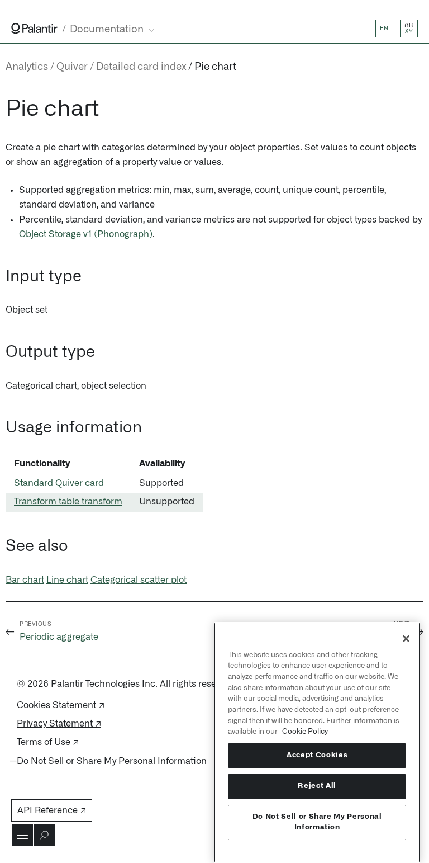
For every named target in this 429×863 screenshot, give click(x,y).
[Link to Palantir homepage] (34, 28)
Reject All (317, 786)
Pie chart (215, 67)
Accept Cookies (317, 755)
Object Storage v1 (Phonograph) (85, 234)
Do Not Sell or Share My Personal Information (317, 822)
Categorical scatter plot (138, 580)
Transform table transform (68, 501)
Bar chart (25, 580)
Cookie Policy (305, 731)
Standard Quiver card (59, 483)
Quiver (72, 67)
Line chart (67, 580)
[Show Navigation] (22, 835)
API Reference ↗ (51, 810)
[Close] (406, 638)
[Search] (44, 835)
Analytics (27, 67)
